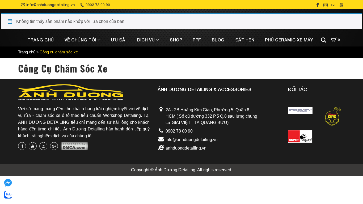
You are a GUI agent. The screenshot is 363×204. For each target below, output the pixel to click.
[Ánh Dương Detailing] (70, 94)
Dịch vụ (146, 39)
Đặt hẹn (245, 39)
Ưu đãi (118, 39)
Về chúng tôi (80, 39)
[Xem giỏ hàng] (333, 40)
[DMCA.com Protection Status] (74, 146)
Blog (218, 39)
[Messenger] (8, 182)
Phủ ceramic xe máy (289, 39)
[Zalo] (8, 194)
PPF (197, 39)
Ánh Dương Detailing (175, 170)
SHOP (176, 39)
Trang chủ (40, 39)
